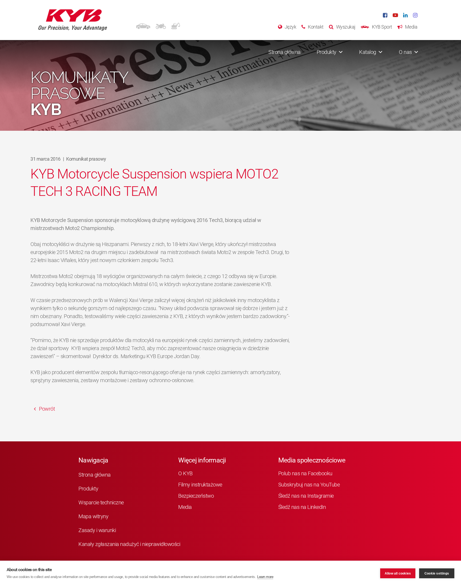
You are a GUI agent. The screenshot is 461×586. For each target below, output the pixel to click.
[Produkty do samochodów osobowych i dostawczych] (143, 25)
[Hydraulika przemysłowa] (176, 25)
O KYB (185, 473)
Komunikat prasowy (86, 159)
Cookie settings (436, 573)
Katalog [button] (367, 52)
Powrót (46, 409)
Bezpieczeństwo (196, 496)
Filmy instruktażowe (200, 484)
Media (185, 507)
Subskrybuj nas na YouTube (309, 484)
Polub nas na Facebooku (305, 473)
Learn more (265, 577)
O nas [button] (405, 52)
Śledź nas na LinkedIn (302, 507)
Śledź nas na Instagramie (306, 496)
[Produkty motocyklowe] (161, 25)
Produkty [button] (326, 52)
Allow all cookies (398, 573)
